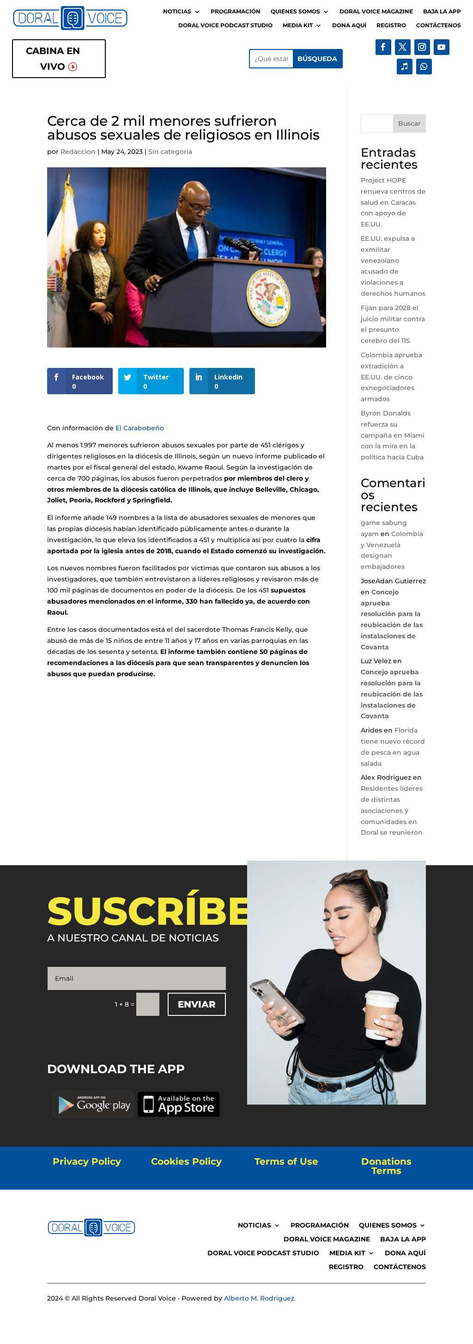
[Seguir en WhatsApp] (424, 66)
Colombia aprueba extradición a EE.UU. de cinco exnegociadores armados (391, 377)
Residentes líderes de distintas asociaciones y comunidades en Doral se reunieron (392, 810)
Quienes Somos (295, 11)
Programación (236, 11)
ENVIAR (197, 1004)
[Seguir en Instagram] (422, 47)
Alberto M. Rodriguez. (260, 1298)
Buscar (409, 123)
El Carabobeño (140, 428)
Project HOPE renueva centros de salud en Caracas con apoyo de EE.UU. (393, 202)
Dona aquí (349, 25)
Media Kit (298, 25)
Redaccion (78, 151)
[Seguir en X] (403, 47)
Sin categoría (170, 151)
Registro (391, 25)
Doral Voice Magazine (376, 11)
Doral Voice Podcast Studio (225, 25)
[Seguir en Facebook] (383, 47)
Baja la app (442, 11)
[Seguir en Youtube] (441, 47)
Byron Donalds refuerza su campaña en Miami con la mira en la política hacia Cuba (392, 435)
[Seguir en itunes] (404, 66)
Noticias (177, 11)
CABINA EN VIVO (53, 58)
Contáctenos (438, 25)
